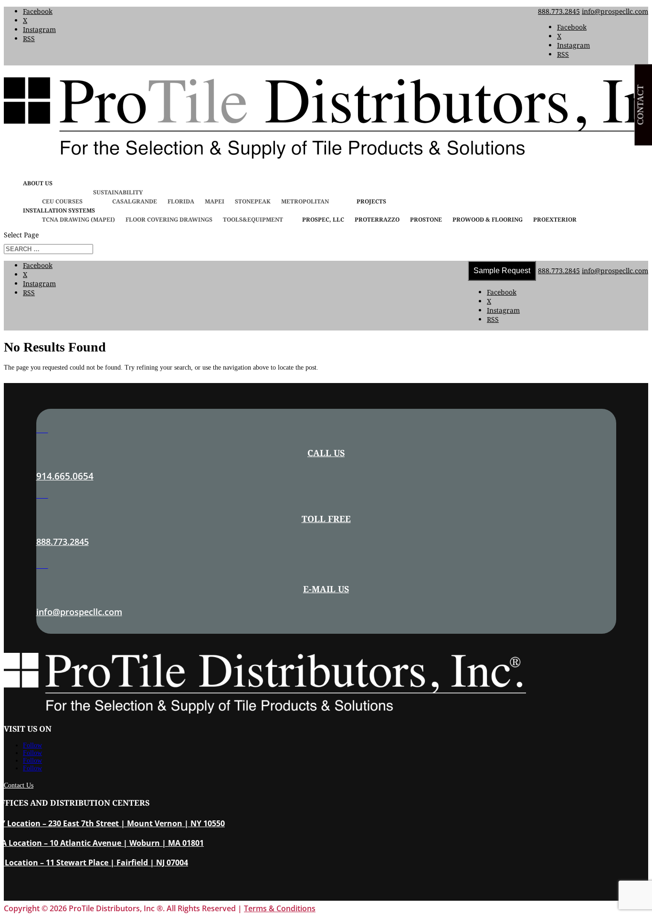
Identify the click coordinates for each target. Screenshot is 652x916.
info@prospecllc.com (79, 612)
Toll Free (326, 518)
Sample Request (501, 270)
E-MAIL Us (326, 589)
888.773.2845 (559, 11)
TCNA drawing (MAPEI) (78, 219)
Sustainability (118, 192)
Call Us (326, 452)
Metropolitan (305, 201)
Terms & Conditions (279, 908)
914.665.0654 (65, 476)
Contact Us (18, 785)
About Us (38, 183)
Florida (181, 201)
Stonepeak (253, 201)
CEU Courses (62, 201)
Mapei (214, 201)
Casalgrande (134, 201)
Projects (371, 201)
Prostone (426, 219)
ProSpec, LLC (323, 219)
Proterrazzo (377, 219)
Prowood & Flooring (487, 219)
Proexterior (555, 219)
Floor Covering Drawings (169, 219)
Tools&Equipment (253, 219)
